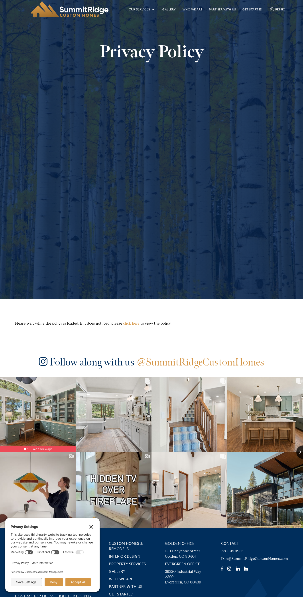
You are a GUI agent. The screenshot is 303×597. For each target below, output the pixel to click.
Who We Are (192, 9)
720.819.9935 (232, 551)
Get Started (252, 9)
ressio (280, 9)
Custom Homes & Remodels (126, 546)
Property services (127, 564)
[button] (141, 9)
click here (131, 323)
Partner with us (125, 586)
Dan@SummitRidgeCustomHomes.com (254, 559)
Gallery (169, 9)
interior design (124, 556)
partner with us (222, 9)
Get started (121, 594)
